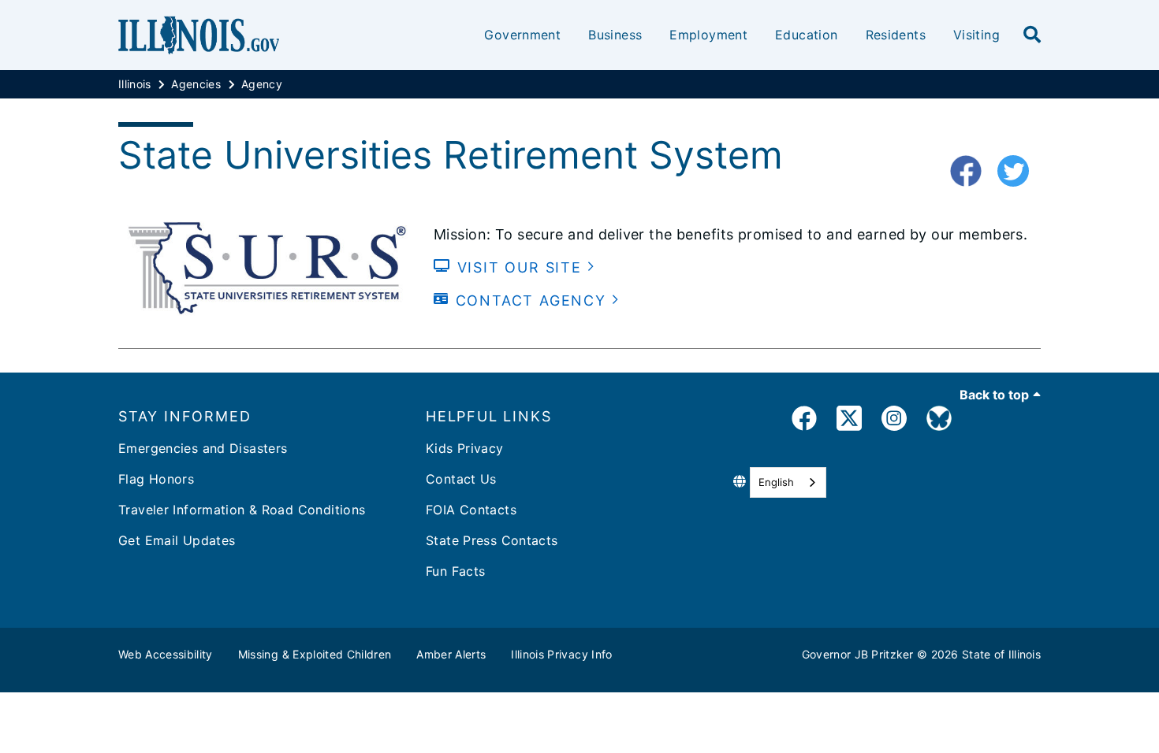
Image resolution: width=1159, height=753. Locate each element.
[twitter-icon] (1019, 171)
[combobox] (788, 482)
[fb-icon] (971, 171)
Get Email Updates (176, 540)
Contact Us (461, 479)
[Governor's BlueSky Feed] (939, 421)
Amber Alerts (451, 654)
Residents (896, 35)
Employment (708, 35)
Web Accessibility (165, 654)
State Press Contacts (492, 540)
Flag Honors (156, 479)
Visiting (976, 35)
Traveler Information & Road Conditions (241, 509)
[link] (804, 421)
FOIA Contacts (471, 509)
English (776, 482)
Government (522, 35)
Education (806, 35)
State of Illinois (1001, 654)
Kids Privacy (465, 448)
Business (615, 35)
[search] (1032, 35)
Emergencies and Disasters (203, 448)
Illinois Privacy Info (561, 654)
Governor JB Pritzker (858, 654)
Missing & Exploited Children (315, 654)
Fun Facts (455, 571)
